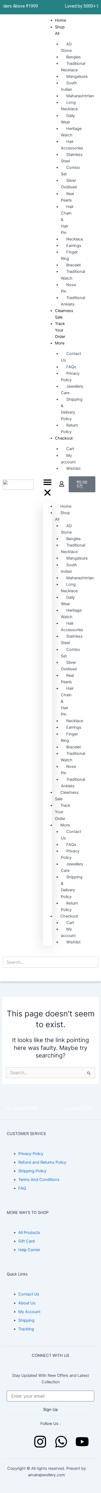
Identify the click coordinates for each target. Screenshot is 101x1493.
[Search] (9, 973)
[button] (47, 488)
